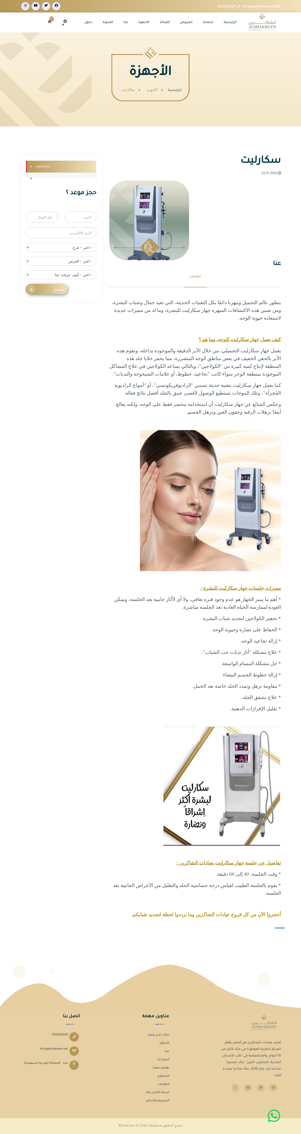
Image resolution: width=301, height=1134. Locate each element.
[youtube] (36, 6)
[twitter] (46, 6)
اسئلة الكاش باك (157, 1092)
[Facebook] (56, 6)
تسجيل (58, 289)
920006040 (60, 1035)
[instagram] (25, 6)
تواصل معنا (161, 1068)
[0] (49, 22)
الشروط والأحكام (157, 1101)
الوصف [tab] (195, 277)
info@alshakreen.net (54, 1049)
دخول (88, 22)
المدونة (108, 22)
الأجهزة (144, 22)
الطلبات (163, 1084)
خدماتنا (208, 22)
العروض (186, 22)
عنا (125, 22)
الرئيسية (230, 22)
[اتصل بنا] (274, 1116)
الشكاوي (163, 1076)
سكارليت (42, 167)
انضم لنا (163, 1059)
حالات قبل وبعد (158, 1035)
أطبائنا (165, 22)
